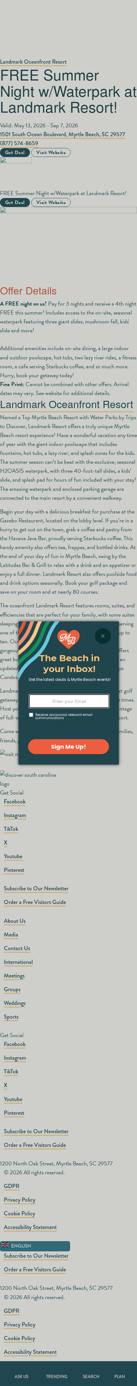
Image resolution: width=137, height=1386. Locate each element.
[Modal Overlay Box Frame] (68, 693)
